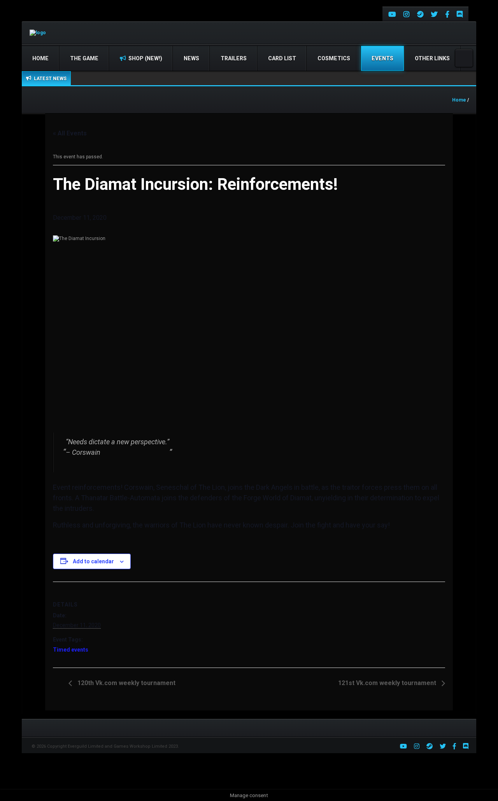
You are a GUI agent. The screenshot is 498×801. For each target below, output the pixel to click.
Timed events (70, 650)
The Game (84, 58)
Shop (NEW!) (144, 58)
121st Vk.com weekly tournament (388, 683)
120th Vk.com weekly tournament (125, 683)
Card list (282, 58)
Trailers (234, 58)
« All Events (70, 133)
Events (382, 58)
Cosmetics (333, 58)
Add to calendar (93, 561)
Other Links (432, 58)
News (191, 58)
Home (40, 58)
